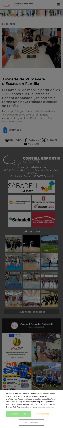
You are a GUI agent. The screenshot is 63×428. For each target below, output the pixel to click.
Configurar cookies (44, 414)
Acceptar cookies (18, 414)
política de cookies (45, 407)
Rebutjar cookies (32, 422)
